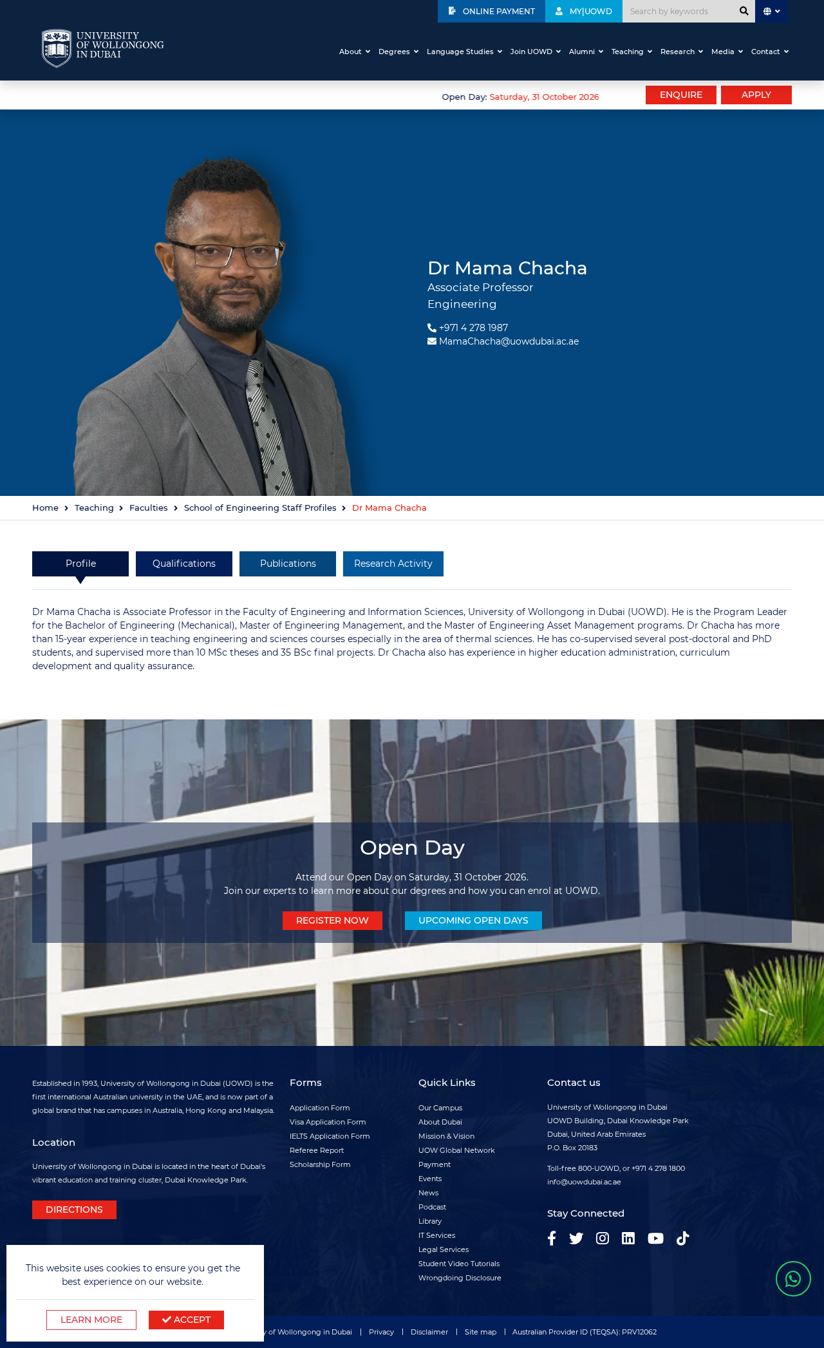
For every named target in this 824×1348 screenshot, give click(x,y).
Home (45, 508)
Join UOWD (531, 51)
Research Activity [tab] (393, 563)
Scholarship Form (320, 1164)
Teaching (628, 51)
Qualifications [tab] (184, 563)
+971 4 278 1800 (658, 1168)
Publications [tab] (288, 563)
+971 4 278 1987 (473, 328)
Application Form (320, 1107)
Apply (756, 94)
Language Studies (460, 51)
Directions (74, 1209)
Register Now (332, 920)
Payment (434, 1164)
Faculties (148, 508)
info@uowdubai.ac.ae (584, 1181)
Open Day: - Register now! (578, 97)
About (350, 51)
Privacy (381, 1331)
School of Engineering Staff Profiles (260, 508)
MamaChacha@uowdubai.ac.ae (509, 341)
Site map (480, 1331)
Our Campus (440, 1107)
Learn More (91, 1319)
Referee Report (317, 1150)
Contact (765, 51)
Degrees (394, 51)
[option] (315, 95)
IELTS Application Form (330, 1136)
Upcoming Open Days (473, 920)
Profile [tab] (81, 563)
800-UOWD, (599, 1168)
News (428, 1192)
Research (677, 51)
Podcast (432, 1206)
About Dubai (440, 1121)
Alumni (582, 51)
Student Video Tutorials (459, 1263)
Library (430, 1221)
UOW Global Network (456, 1150)
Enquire (681, 94)
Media (723, 51)
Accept (191, 1319)
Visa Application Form (328, 1121)
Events (430, 1178)
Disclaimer (429, 1331)
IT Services (436, 1235)
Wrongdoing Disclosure (459, 1277)
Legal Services (443, 1249)
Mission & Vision (446, 1136)
